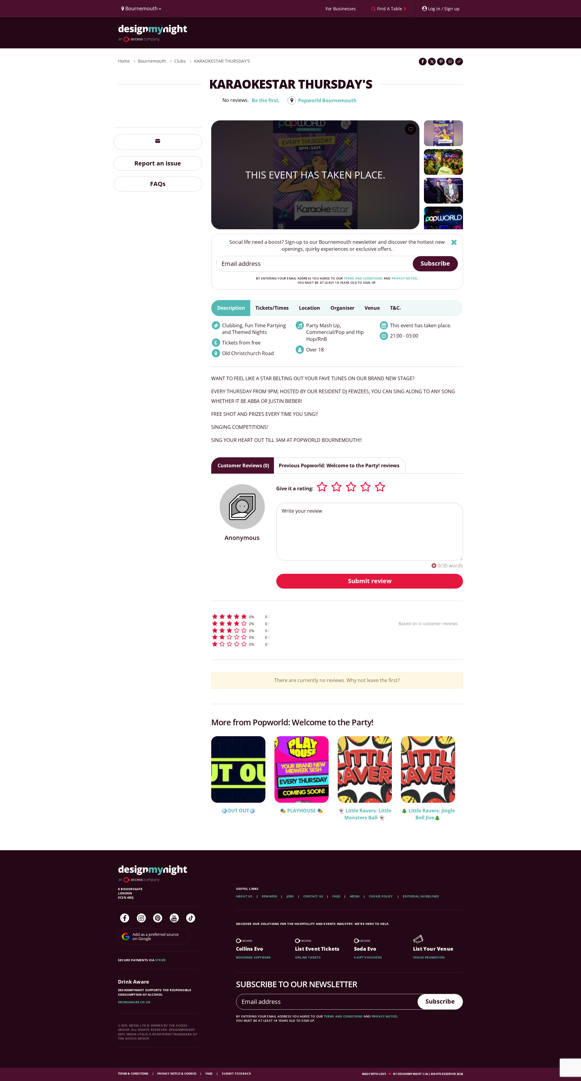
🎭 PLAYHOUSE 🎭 (301, 810)
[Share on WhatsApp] (450, 61)
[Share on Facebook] (423, 61)
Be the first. (266, 100)
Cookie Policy (381, 896)
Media (355, 896)
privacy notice (404, 278)
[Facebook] (124, 918)
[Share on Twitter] (432, 61)
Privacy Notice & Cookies (177, 1074)
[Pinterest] (157, 918)
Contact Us (313, 896)
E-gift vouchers (368, 957)
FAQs (158, 184)
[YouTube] (174, 918)
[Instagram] (141, 918)
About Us (244, 896)
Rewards (269, 896)
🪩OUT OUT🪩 (238, 810)
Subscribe (435, 263)
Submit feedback (236, 1074)
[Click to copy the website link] (459, 61)
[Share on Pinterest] (441, 61)
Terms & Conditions (133, 1074)
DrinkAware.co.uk (134, 1002)
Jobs (290, 896)
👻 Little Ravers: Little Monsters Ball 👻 (364, 814)
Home (124, 61)
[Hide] (454, 242)
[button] (293, 616)
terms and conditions (363, 278)
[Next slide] (450, 781)
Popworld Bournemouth (327, 100)
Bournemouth (152, 61)
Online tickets (308, 957)
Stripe (160, 960)
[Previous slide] (223, 781)
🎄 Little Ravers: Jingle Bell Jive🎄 (428, 814)
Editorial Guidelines (421, 896)
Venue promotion (429, 957)
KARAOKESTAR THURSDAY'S (222, 61)
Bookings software (253, 957)
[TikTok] (190, 918)
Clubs (180, 61)
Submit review (370, 581)
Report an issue (157, 163)
